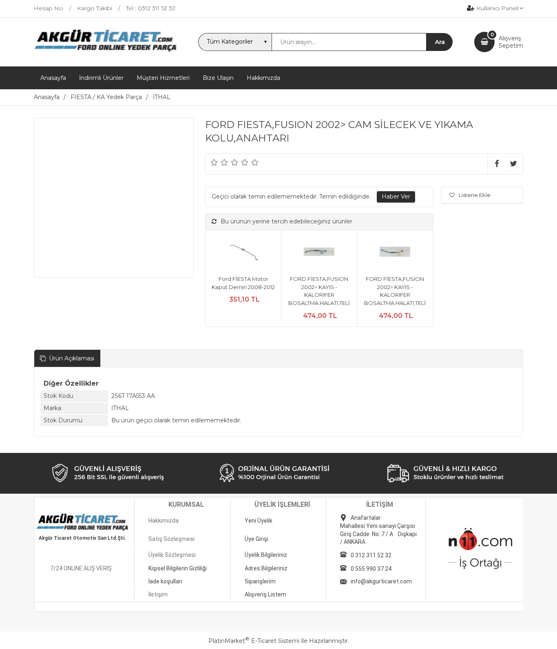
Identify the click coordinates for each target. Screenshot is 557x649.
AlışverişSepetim (511, 42)
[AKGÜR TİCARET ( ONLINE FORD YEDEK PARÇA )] (105, 51)
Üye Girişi (256, 539)
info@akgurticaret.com (381, 581)
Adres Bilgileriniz (266, 568)
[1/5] (214, 162)
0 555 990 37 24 (371, 568)
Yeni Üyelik (258, 520)
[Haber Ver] (396, 197)
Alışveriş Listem (265, 594)
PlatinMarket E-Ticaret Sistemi (253, 641)
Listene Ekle (475, 195)
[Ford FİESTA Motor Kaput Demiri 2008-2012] (243, 252)
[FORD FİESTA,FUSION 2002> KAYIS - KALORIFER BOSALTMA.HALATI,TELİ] (319, 252)
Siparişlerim (260, 581)
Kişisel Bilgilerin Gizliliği (177, 568)
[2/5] (219, 162)
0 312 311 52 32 (371, 555)
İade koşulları (165, 581)
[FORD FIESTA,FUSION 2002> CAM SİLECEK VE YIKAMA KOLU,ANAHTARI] (113, 197)
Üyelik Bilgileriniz (266, 555)
